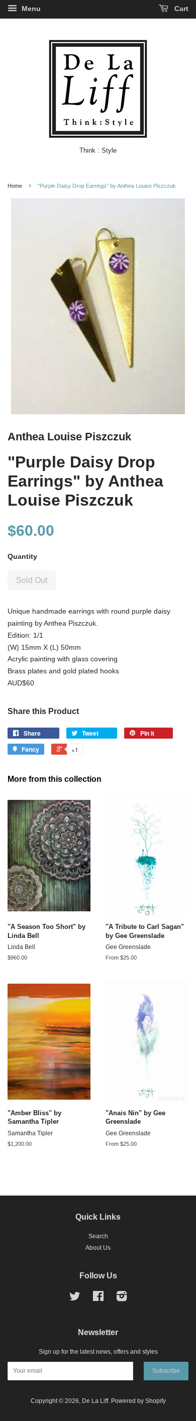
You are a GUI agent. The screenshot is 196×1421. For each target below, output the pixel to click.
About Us (98, 1247)
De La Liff (95, 1400)
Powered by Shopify (138, 1400)
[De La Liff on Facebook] (98, 1298)
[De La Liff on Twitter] (74, 1298)
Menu (30, 9)
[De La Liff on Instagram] (121, 1298)
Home (15, 186)
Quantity (22, 556)
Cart (180, 9)
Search (98, 1236)
